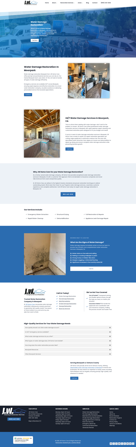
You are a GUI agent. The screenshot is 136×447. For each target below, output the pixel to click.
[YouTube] (119, 443)
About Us (112, 414)
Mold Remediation (64, 301)
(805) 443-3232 (106, 3)
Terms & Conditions (116, 424)
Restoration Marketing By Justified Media (68, 443)
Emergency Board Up (89, 424)
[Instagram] (116, 443)
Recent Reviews (114, 416)
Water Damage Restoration (91, 412)
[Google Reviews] (125, 443)
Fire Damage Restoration (66, 299)
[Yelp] (122, 443)
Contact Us (113, 420)
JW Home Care (30, 304)
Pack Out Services (88, 422)
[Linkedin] (127, 443)
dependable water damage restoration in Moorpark (86, 367)
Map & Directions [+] (35, 421)
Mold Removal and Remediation (92, 416)
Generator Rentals (88, 427)
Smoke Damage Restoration (67, 304)
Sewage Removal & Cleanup (91, 420)
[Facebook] (111, 443)
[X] (113, 443)
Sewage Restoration (65, 306)
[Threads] (133, 443)
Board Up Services (64, 309)
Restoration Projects (116, 418)
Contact (94, 3)
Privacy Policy (114, 422)
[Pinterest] (130, 443)
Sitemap (112, 425)
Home (47, 3)
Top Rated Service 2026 (21, 440)
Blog (87, 3)
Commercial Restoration (90, 425)
